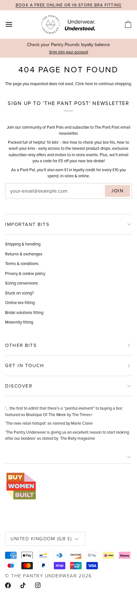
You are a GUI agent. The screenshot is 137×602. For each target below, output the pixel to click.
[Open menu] (14, 24)
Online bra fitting (20, 303)
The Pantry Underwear (44, 575)
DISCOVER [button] (18, 385)
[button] (68, 457)
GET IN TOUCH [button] (24, 365)
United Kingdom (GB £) (41, 538)
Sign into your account (68, 52)
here (89, 84)
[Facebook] (8, 585)
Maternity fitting (19, 322)
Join (117, 190)
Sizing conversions (21, 283)
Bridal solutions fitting (24, 312)
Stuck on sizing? (19, 293)
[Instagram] (38, 585)
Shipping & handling (22, 244)
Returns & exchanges (23, 254)
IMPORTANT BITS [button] (27, 224)
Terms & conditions (22, 264)
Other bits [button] (21, 345)
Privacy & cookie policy (25, 273)
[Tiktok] (22, 585)
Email (16, 197)
